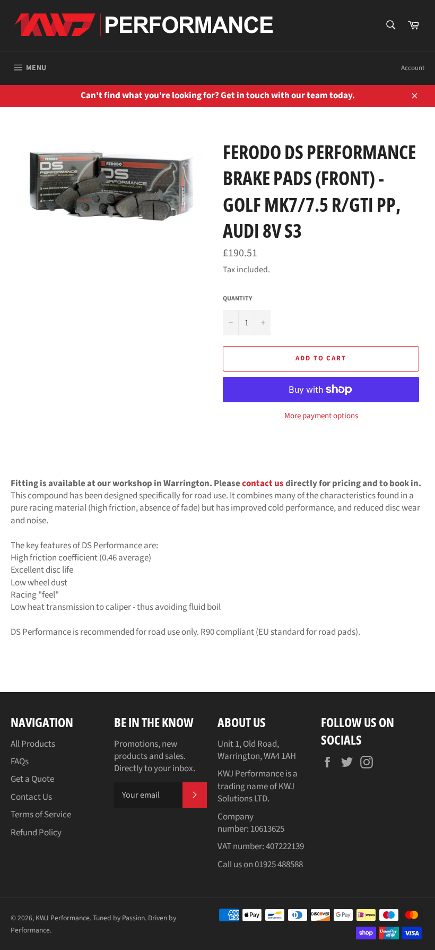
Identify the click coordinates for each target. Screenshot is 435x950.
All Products (33, 744)
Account (412, 68)
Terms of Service (41, 814)
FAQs (20, 761)
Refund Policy (36, 832)
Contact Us (31, 797)
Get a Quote (32, 779)
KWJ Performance (63, 918)
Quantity (237, 299)
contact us (263, 483)
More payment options (321, 416)
